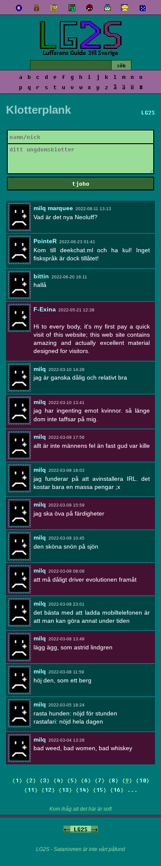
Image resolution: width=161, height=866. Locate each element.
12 (48, 789)
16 (116, 789)
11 (30, 789)
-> (94, 829)
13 (65, 789)
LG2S (81, 829)
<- (67, 829)
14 (82, 789)
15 (99, 789)
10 (142, 780)
